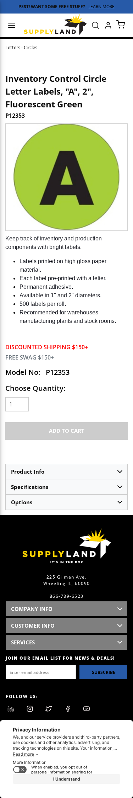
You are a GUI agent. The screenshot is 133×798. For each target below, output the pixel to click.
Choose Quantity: (35, 388)
